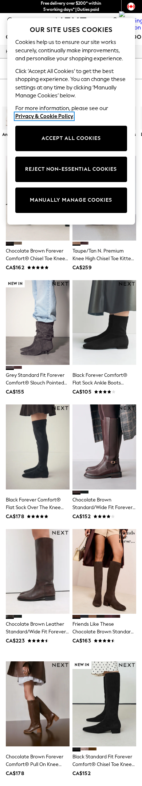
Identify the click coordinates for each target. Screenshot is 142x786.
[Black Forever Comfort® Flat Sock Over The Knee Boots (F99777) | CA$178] (38, 446)
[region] (71, 121)
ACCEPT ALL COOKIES (71, 138)
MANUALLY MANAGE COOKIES (71, 200)
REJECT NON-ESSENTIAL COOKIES (71, 169)
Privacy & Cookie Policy (44, 116)
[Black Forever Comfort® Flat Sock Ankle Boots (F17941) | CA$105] (104, 322)
